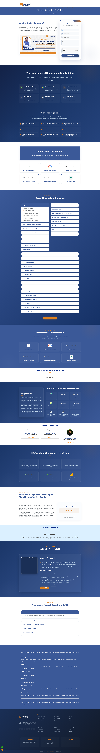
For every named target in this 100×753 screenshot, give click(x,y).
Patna (75, 652)
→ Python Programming (41, 722)
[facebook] (71, 1)
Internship (49, 7)
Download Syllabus (50, 317)
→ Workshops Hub (71, 720)
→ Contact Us (70, 731)
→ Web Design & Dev (41, 716)
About (34, 7)
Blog (77, 7)
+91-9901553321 (35, 1)
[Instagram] (74, 1)
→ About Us (70, 716)
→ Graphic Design (41, 720)
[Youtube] (78, 1)
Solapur (23, 653)
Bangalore (23, 652)
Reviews (64, 7)
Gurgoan (50, 652)
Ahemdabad (27, 652)
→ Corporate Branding (56, 729)
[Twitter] (70, 1)
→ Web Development (56, 718)
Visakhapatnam (31, 653)
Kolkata (60, 652)
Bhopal (31, 652)
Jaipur (58, 652)
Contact (73, 7)
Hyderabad (54, 652)
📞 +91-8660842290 (70, 743)
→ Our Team (70, 718)
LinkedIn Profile (44, 587)
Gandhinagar (46, 652)
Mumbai (63, 652)
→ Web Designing (56, 716)
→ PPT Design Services (56, 727)
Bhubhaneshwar (35, 652)
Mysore (67, 652)
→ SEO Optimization (41, 725)
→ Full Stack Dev (40, 731)
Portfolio (59, 7)
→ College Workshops (71, 727)
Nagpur (70, 652)
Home (31, 7)
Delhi (43, 652)
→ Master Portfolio (71, 722)
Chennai (40, 652)
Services (43, 7)
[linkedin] (76, 1)
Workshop (54, 7)
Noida (73, 652)
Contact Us (54, 587)
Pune (78, 652)
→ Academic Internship (71, 725)
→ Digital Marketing (41, 718)
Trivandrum (26, 653)
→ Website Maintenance (57, 725)
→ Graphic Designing (56, 731)
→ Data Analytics (40, 727)
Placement (69, 7)
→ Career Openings (71, 729)
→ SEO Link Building (56, 722)
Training (38, 7)
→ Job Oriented (40, 729)
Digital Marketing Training (52, 13)
